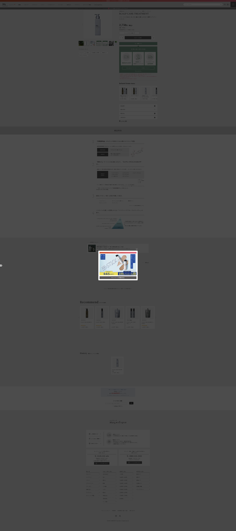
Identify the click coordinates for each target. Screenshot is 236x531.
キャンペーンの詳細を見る (118, 277)
